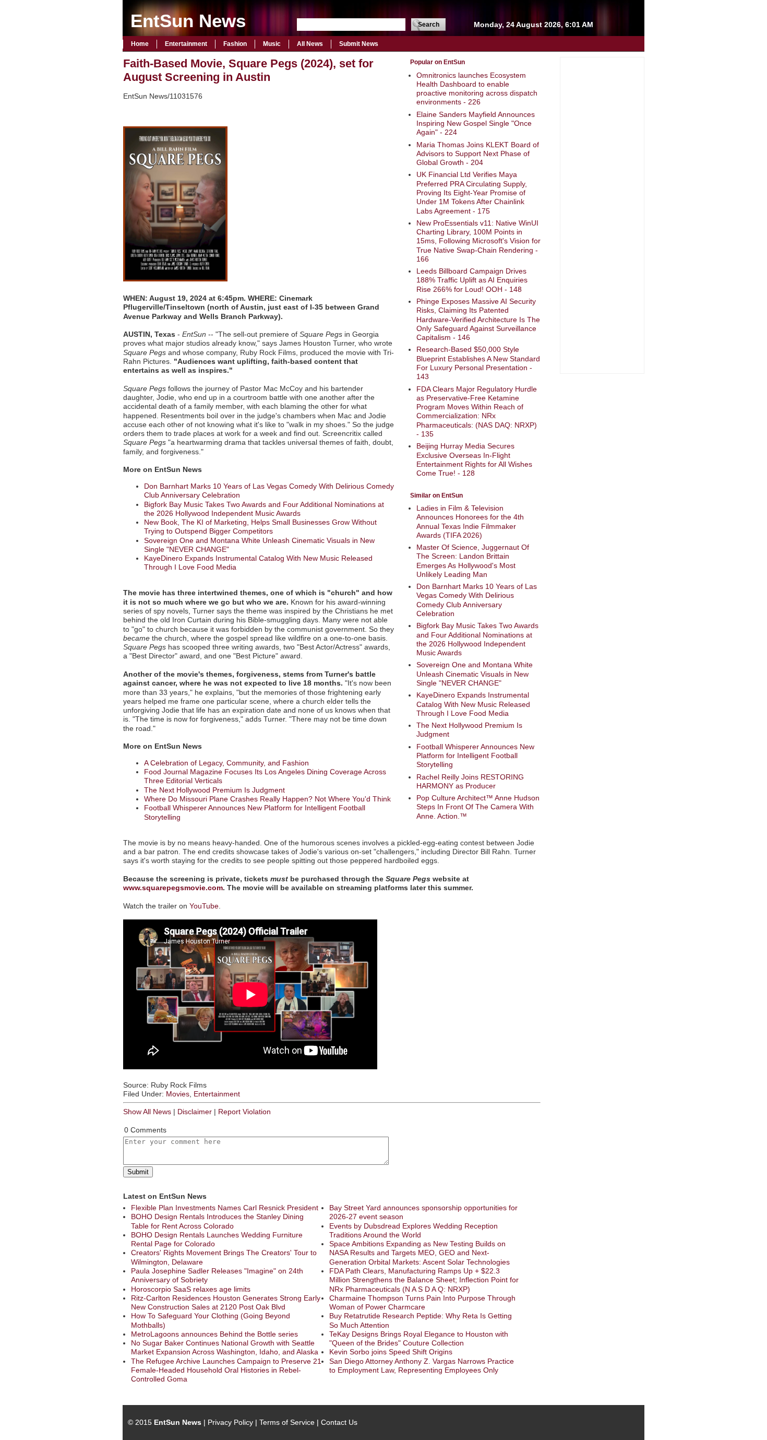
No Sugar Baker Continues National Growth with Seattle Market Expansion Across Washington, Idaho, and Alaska (224, 1347)
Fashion (235, 44)
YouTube (204, 906)
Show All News (147, 1111)
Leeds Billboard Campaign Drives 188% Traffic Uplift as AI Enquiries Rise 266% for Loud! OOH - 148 (472, 280)
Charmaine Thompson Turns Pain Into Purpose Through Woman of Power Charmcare (422, 1302)
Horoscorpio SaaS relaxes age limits (190, 1289)
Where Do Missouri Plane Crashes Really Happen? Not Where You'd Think (267, 799)
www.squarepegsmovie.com (173, 887)
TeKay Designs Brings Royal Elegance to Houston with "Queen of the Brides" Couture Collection (418, 1338)
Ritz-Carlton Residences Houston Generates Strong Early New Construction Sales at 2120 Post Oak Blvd (225, 1302)
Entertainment (186, 44)
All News (310, 44)
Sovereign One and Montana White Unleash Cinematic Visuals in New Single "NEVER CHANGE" (474, 673)
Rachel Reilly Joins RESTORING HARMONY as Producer (470, 781)
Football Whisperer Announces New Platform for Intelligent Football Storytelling (475, 755)
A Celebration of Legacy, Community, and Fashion (226, 763)
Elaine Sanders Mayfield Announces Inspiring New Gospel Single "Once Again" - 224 (475, 123)
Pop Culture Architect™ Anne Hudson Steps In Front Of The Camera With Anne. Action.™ (478, 807)
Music (272, 44)
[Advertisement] (602, 214)
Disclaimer (194, 1111)
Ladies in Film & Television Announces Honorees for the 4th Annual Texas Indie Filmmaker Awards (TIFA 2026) (470, 521)
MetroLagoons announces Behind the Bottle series (214, 1334)
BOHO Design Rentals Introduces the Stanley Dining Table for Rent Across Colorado (217, 1221)
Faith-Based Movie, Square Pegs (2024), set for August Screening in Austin (248, 70)
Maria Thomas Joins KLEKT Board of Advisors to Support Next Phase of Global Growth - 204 (477, 153)
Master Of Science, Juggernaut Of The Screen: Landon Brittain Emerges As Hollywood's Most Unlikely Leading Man (472, 561)
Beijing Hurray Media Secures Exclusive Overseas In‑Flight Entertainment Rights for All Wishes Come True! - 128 (474, 459)
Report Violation (244, 1111)
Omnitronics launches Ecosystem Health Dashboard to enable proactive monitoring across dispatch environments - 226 (476, 89)
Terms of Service (287, 1422)
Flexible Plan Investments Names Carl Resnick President (224, 1207)
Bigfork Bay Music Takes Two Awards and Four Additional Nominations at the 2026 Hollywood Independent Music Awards (477, 639)
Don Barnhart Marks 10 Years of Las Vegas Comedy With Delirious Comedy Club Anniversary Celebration (476, 600)
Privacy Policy (230, 1422)
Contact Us (339, 1422)
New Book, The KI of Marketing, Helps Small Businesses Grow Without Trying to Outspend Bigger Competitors (260, 526)
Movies (177, 1094)
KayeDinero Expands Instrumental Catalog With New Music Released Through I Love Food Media (473, 704)
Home (140, 44)
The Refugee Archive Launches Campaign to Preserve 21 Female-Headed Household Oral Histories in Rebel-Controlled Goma (226, 1370)
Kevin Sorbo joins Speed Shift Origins (390, 1352)
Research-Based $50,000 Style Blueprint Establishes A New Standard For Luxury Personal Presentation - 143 (478, 363)
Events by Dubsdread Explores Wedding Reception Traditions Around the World (413, 1230)
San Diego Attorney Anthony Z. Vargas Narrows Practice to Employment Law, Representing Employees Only (421, 1365)
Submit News (358, 44)
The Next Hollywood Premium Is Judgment (214, 790)
